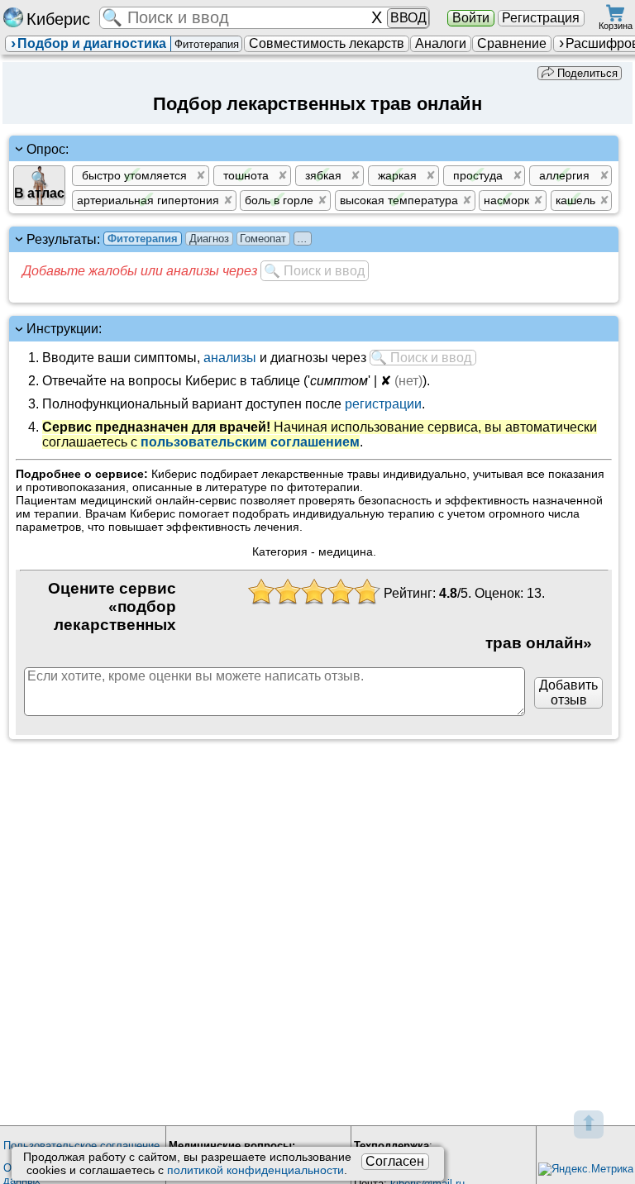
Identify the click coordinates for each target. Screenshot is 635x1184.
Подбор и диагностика (91, 43)
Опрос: (47, 148)
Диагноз (209, 238)
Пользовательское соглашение (81, 1145)
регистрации (383, 404)
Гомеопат (263, 238)
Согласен (394, 1161)
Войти (470, 18)
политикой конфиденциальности (255, 1170)
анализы (229, 358)
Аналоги (440, 43)
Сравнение (512, 43)
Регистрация (541, 18)
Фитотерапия (142, 238)
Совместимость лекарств (326, 43)
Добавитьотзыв (568, 692)
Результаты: (167, 239)
